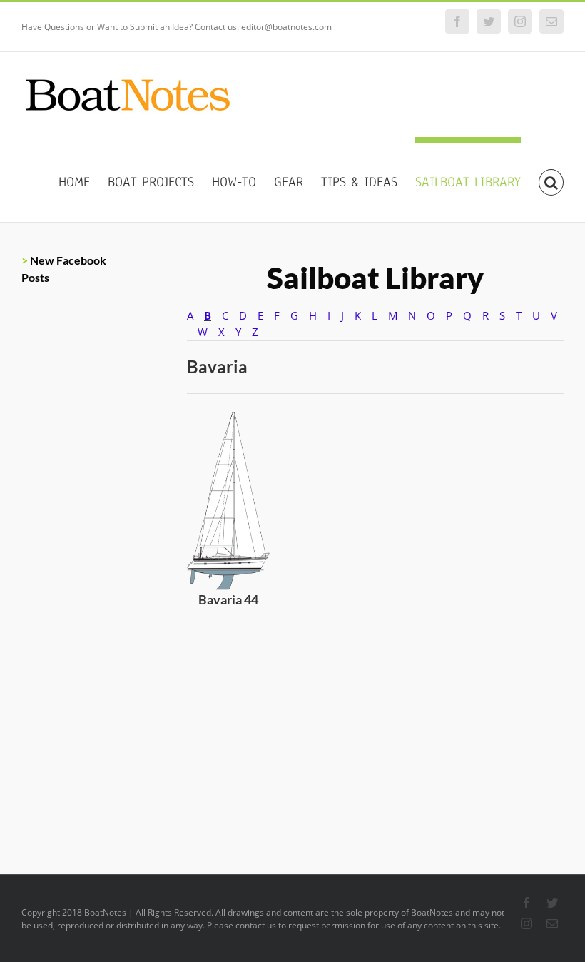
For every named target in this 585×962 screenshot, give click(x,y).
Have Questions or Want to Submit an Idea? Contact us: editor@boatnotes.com (176, 27)
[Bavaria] (228, 419)
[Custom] (326, 419)
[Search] (551, 179)
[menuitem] (83, 179)
